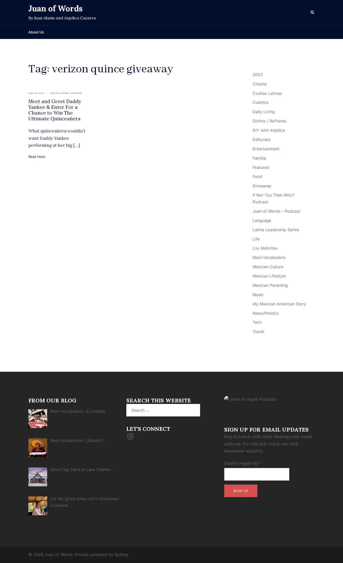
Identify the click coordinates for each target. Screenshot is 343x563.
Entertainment (266, 148)
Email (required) (242, 463)
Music (258, 294)
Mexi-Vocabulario (269, 257)
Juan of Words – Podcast (276, 211)
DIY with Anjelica (269, 130)
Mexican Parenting (270, 285)
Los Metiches (265, 248)
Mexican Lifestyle (269, 275)
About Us (36, 32)
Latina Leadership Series (276, 229)
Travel (258, 331)
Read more (36, 157)
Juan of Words (55, 8)
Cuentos (260, 102)
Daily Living (264, 111)
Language (262, 220)
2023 (258, 74)
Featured (261, 167)
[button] (313, 13)
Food (257, 176)
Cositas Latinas (60, 93)
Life (256, 239)
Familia (259, 158)
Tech (257, 322)
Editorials (261, 139)
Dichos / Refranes (269, 120)
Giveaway (76, 93)
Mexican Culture (268, 266)
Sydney (122, 554)
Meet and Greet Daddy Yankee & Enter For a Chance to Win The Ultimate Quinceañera (54, 109)
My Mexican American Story (279, 303)
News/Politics (265, 313)
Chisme (260, 83)
